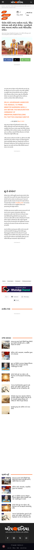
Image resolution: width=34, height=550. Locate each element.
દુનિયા (3, 477)
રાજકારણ (3, 486)
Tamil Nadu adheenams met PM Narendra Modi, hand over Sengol (17, 283)
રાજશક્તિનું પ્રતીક (19, 203)
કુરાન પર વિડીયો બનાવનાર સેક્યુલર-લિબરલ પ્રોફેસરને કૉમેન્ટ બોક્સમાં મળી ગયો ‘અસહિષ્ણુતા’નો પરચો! (21, 364)
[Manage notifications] (3, 546)
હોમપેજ (3, 6)
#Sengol (11, 105)
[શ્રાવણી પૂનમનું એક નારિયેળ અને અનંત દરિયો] (6, 410)
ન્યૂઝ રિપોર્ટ (8, 6)
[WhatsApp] (26, 538)
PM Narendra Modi (26, 281)
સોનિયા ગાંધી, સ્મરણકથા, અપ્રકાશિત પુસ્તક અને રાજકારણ (21, 353)
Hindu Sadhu (10, 281)
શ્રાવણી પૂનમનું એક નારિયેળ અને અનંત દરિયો (20, 407)
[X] (20, 538)
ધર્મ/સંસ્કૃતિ (4, 504)
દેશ (4, 12)
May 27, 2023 (21, 121)
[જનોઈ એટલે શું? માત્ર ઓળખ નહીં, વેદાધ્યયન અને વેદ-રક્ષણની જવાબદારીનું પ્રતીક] (6, 377)
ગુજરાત (3, 495)
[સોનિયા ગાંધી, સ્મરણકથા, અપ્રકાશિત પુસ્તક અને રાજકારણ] (6, 356)
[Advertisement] (17, 169)
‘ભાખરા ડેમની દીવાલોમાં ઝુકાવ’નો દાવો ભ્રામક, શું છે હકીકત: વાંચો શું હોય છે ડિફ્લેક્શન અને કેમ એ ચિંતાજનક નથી (20, 386)
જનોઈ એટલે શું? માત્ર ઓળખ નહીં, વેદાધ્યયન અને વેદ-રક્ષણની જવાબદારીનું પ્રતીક (20, 375)
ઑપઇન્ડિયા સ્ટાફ (29, 14)
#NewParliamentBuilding (15, 115)
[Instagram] (13, 538)
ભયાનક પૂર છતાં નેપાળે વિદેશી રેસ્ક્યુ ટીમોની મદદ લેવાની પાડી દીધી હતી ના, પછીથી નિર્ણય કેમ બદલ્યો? (21, 343)
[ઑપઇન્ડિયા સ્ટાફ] (25, 14)
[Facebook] (7, 538)
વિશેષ (4, 18)
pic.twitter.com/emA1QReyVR (16, 117)
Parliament (17, 281)
